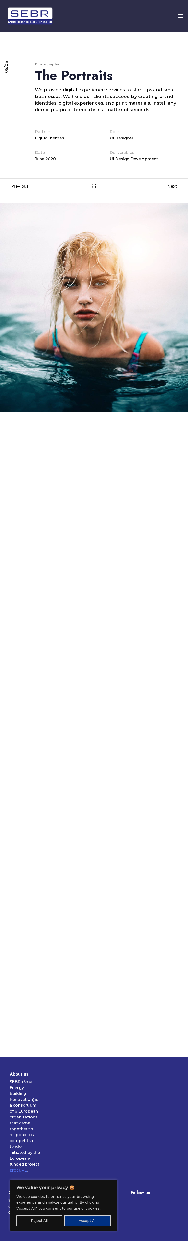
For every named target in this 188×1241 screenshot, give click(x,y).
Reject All (39, 1220)
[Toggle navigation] (153, 16)
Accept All (87, 1220)
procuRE (18, 1170)
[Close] (112, 1184)
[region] (64, 1205)
